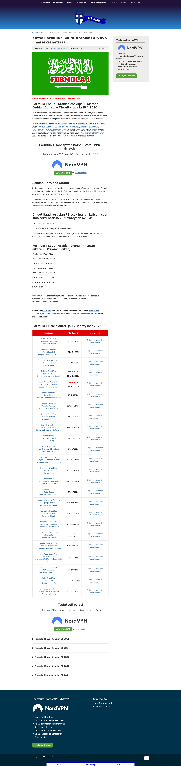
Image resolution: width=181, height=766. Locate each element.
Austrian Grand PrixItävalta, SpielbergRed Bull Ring (48, 438)
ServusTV (98, 233)
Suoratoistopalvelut (98, 3)
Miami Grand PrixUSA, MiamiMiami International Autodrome (48, 395)
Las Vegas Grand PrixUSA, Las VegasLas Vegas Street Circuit (48, 569)
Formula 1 (42, 127)
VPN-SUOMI (37, 296)
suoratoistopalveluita (52, 314)
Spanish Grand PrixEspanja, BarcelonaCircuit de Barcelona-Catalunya (48, 427)
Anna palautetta (102, 706)
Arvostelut (58, 3)
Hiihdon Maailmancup (90, 127)
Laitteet (123, 3)
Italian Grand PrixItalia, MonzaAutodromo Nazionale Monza (48, 492)
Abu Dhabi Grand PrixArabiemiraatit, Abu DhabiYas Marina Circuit (49, 591)
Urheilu (69, 3)
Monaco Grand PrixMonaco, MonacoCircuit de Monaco (48, 416)
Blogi (133, 3)
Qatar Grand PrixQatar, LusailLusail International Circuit (48, 580)
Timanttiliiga (74, 127)
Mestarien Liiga (59, 130)
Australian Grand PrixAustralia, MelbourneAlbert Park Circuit (48, 341)
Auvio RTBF (66, 233)
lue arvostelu (81, 173)
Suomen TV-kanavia (68, 136)
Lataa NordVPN (63, 173)
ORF (50, 233)
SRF (81, 233)
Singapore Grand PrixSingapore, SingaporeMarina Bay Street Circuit (49, 524)
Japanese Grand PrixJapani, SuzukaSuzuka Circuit (49, 362)
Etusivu (46, 3)
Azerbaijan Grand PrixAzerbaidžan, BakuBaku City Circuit (48, 513)
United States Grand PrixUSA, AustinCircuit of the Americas (49, 535)
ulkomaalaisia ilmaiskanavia (84, 314)
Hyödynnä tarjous (126, 76)
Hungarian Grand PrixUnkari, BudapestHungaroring (48, 470)
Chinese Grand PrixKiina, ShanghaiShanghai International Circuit (49, 352)
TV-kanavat (81, 3)
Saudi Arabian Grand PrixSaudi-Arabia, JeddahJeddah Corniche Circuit (49, 384)
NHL (48, 130)
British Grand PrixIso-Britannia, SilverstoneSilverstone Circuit (49, 448)
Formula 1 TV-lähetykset (50, 48)
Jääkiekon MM (61, 127)
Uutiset (44, 33)
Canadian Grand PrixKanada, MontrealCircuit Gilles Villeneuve (48, 405)
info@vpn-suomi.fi (103, 703)
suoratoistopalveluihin (94, 133)
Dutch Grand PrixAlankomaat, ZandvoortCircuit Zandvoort (48, 481)
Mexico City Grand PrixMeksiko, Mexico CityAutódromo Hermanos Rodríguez (49, 545)
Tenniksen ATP (38, 130)
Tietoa (114, 3)
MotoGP (50, 127)
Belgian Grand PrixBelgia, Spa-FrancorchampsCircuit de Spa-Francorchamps (49, 459)
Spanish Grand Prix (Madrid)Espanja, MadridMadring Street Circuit (49, 502)
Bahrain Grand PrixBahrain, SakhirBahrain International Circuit (48, 373)
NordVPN (92, 154)
